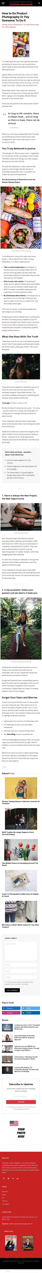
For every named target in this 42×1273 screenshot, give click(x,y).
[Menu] (3, 3)
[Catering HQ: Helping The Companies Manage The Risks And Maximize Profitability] (7, 1070)
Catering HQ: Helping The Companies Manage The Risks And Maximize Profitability (26, 1069)
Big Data (5, 1191)
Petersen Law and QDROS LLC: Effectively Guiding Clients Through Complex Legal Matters (26, 1048)
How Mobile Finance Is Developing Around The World (20, 864)
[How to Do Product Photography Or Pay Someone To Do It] (21, 44)
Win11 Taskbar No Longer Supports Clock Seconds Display (18, 833)
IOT (3, 1198)
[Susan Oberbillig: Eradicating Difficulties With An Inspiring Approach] (7, 1038)
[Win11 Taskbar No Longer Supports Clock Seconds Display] (21, 819)
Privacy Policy (18, 1109)
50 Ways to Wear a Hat (18, 403)
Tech (4, 767)
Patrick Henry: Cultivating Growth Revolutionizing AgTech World (26, 1058)
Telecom (5, 1201)
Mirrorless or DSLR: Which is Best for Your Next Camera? (20, 926)
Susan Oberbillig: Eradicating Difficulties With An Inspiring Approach (24, 1037)
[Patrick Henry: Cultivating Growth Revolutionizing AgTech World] (7, 1059)
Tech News (5, 1204)
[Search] (39, 3)
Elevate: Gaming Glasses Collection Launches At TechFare (21, 802)
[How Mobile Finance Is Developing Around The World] (21, 850)
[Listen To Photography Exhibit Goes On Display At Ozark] (21, 880)
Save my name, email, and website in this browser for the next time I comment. (19, 983)
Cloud (4, 1195)
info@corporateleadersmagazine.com (21, 1224)
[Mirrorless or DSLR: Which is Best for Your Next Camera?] (21, 911)
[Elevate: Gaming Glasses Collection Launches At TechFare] (21, 788)
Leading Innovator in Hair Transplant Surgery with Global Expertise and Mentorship (27, 1027)
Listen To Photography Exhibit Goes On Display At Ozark (20, 895)
